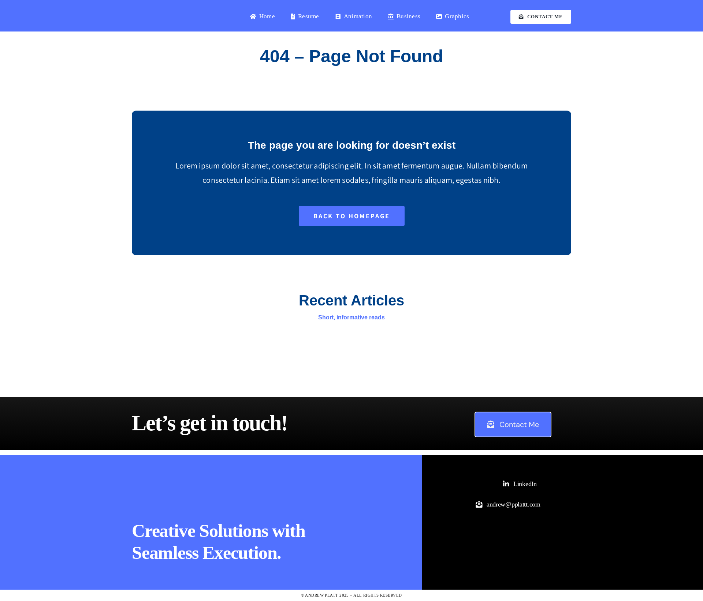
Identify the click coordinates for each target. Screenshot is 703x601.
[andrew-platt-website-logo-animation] (168, 8)
